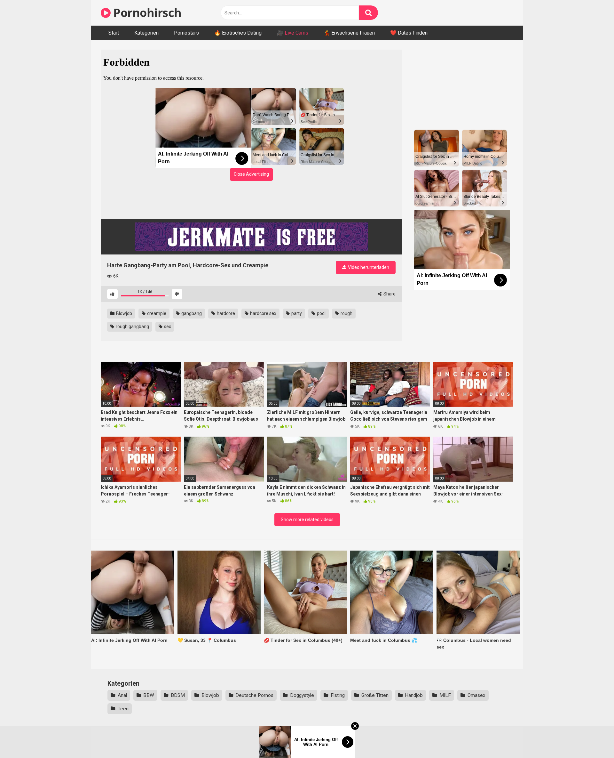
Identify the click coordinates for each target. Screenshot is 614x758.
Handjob (414, 695)
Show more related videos (307, 519)
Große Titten (375, 695)
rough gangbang (132, 326)
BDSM (178, 695)
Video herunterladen (368, 267)
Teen (123, 709)
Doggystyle (302, 695)
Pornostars (186, 33)
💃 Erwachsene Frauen (349, 33)
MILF (445, 695)
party (296, 313)
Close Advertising (251, 174)
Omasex (476, 695)
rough (346, 313)
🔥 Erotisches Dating (238, 33)
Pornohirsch (146, 12)
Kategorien (146, 33)
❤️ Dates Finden (409, 33)
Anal (122, 695)
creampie (156, 313)
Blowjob (123, 313)
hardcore (225, 313)
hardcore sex (262, 313)
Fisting (338, 695)
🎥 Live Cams (292, 33)
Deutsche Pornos (254, 695)
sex (167, 326)
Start (113, 33)
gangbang (191, 313)
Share (389, 293)
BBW (148, 695)
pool (321, 313)
